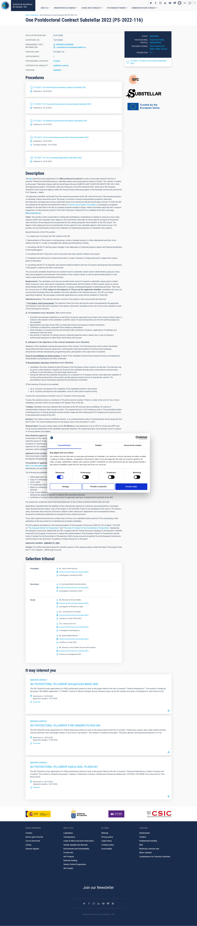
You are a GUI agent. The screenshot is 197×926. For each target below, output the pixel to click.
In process (36, 702)
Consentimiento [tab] (64, 445)
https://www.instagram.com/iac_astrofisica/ (160, 3)
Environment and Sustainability (76, 849)
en (185, 3)
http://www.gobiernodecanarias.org (79, 814)
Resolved (154, 36)
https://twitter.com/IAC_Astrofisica (150, 3)
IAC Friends (68, 868)
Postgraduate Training (116, 8)
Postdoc (56, 61)
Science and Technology (91, 8)
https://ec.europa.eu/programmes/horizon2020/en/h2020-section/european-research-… (147, 79)
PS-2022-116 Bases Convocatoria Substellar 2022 (148, 62)
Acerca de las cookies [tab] (132, 445)
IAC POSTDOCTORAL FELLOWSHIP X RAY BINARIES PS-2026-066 (65, 725)
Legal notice (106, 841)
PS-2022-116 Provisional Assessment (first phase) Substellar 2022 (61, 137)
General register (32, 849)
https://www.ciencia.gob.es (38, 814)
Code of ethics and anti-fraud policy (79, 841)
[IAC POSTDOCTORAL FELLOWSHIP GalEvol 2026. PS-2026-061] (168, 796)
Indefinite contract (61, 65)
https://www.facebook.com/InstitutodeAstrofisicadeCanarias (155, 3)
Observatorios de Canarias (64, 8)
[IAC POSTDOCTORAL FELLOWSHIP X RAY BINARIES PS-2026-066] (168, 752)
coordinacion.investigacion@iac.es (71, 47)
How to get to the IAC (34, 837)
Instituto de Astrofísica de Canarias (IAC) (73, 572)
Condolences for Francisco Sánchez (154, 857)
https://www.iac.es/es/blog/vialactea (179, 3)
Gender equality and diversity (76, 845)
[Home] (5, 5)
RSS (141, 845)
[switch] (85, 477)
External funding (70, 860)
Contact (29, 833)
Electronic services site (149, 849)
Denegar (65, 487)
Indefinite (57, 70)
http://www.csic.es (158, 814)
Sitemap (104, 833)
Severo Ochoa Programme (75, 864)
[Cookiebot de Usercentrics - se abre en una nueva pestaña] (137, 438)
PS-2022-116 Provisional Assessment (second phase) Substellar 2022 (62, 104)
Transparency (69, 837)
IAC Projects (69, 857)
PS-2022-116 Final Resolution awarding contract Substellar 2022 (60, 87)
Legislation (68, 833)
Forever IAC (68, 853)
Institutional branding (148, 841)
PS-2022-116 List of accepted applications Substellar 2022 (58, 158)
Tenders (142, 837)
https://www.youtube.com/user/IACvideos (170, 3)
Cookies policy (107, 845)
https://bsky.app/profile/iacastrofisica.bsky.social (174, 3)
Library (28, 845)
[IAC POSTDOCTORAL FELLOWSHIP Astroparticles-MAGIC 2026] (168, 711)
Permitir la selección (98, 487)
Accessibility (106, 849)
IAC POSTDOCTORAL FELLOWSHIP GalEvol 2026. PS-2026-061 (64, 766)
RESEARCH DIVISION (64, 44)
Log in (189, 3)
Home (27, 15)
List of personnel (33, 841)
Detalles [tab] (98, 445)
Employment (35, 15)
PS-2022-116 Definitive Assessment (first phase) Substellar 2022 (60, 121)
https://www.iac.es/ (33, 213)
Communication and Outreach (143, 8)
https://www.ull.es (116, 814)
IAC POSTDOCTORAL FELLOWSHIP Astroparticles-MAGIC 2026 (64, 684)
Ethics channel (145, 853)
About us (44, 8)
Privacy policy (107, 837)
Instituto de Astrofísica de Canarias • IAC (22, 5)
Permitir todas (131, 487)
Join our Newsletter (98, 887)
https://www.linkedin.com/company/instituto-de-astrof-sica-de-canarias (165, 3)
